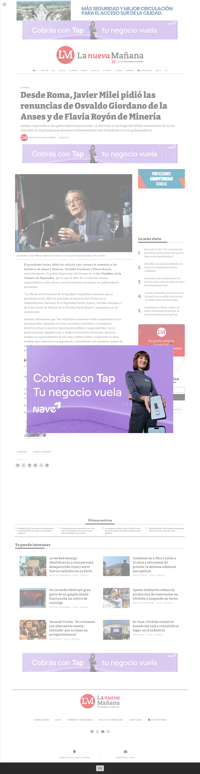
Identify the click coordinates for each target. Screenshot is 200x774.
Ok (100, 768)
